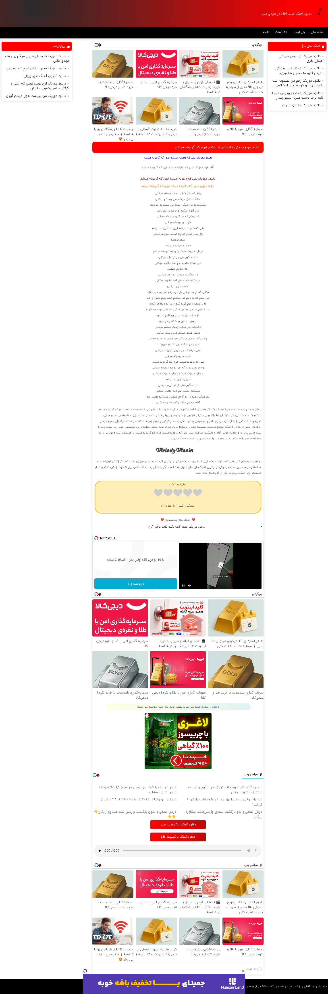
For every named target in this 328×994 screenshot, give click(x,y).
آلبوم (266, 32)
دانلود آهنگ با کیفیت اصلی (178, 825)
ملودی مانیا (178, 240)
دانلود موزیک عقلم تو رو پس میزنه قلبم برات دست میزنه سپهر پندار (298, 95)
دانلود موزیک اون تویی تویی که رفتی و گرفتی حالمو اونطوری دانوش (40, 86)
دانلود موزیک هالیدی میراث (301, 105)
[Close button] (243, 971)
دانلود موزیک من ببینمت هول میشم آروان (36, 96)
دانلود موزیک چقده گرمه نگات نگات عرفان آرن (176, 527)
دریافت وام (135, 583)
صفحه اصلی (317, 32)
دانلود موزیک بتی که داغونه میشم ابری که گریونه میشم (218, 147)
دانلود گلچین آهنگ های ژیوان (45, 76)
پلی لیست (299, 32)
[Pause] (183, 585)
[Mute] (189, 585)
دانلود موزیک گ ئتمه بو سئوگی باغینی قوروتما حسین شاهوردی (300, 71)
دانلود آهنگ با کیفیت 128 (178, 837)
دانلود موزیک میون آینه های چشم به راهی (36, 68)
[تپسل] (85, 971)
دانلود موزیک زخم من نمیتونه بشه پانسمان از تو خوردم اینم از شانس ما (298, 83)
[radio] (197, 494)
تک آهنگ (281, 32)
